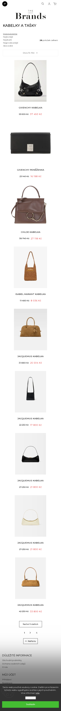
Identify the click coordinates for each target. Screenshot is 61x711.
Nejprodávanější (10, 43)
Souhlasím (30, 704)
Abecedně (8, 46)
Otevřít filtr (29, 53)
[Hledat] (42, 4)
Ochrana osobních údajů (14, 664)
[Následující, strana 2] (30, 633)
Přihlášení (6, 679)
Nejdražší (7, 40)
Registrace (7, 683)
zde (38, 693)
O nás (5, 667)
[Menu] (4, 3)
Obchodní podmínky (12, 660)
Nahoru (32, 641)
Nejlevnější (8, 37)
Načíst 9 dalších (30, 624)
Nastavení (30, 698)
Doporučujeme (10, 34)
